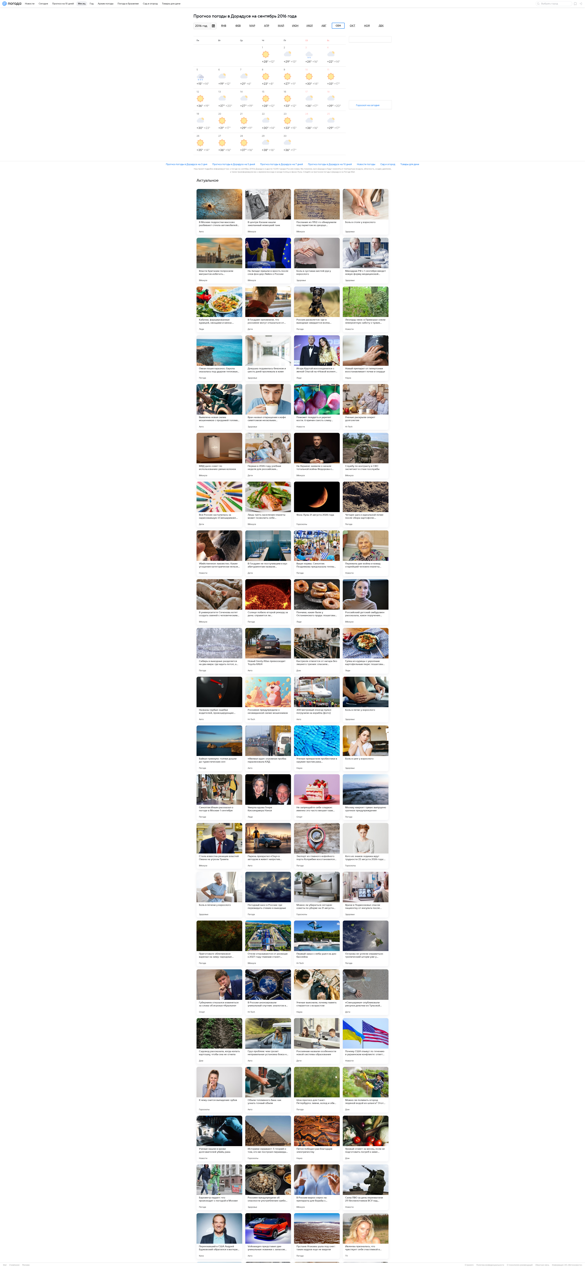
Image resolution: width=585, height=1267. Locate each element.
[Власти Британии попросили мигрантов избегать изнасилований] (219, 260)
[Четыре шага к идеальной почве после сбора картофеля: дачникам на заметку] (365, 504)
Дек (381, 25)
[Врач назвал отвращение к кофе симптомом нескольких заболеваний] (268, 407)
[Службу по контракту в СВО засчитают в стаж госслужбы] (365, 456)
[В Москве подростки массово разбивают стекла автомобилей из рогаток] (219, 212)
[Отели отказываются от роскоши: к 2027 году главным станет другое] (268, 943)
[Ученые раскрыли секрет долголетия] (365, 407)
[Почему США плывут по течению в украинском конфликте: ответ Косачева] (365, 1041)
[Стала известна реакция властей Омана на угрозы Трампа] (219, 846)
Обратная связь (542, 1265)
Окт (352, 25)
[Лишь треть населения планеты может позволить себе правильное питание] (268, 504)
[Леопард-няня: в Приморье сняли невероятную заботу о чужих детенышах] (365, 309)
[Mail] (4, 3)
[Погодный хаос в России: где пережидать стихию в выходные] (268, 895)
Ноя (367, 25)
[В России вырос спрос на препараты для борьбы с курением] (317, 1187)
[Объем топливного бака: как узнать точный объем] (268, 1090)
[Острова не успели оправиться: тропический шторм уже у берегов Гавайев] (365, 943)
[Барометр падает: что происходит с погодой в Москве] (219, 1187)
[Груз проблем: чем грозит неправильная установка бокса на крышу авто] (268, 1041)
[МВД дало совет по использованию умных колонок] (219, 456)
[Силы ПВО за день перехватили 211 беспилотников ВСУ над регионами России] (365, 1187)
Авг (323, 25)
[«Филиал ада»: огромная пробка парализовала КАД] (268, 748)
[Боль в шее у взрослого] (365, 748)
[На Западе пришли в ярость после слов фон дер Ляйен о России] (268, 260)
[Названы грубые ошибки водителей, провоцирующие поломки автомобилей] (219, 699)
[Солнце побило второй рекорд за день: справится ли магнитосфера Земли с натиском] (268, 602)
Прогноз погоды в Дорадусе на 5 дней (233, 164)
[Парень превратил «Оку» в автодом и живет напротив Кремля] (268, 846)
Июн (295, 25)
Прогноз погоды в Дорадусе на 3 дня (186, 164)
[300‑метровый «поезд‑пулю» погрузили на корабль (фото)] (317, 699)
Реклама (26, 1265)
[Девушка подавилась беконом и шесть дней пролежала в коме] (268, 358)
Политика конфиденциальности (490, 1265)
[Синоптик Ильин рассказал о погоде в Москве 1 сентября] (219, 797)
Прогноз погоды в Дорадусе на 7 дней (281, 164)
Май (281, 25)
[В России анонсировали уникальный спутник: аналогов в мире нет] (268, 992)
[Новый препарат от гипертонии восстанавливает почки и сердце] (365, 358)
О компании (14, 1265)
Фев (238, 25)
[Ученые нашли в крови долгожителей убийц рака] (219, 1138)
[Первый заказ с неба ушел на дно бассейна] (317, 943)
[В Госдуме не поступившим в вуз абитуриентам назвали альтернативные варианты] (268, 553)
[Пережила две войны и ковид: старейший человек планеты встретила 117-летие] (365, 553)
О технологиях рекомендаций (520, 1265)
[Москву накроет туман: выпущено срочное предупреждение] (365, 797)
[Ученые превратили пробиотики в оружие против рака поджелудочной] (317, 748)
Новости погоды (366, 164)
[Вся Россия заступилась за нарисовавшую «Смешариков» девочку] (219, 504)
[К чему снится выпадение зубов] (219, 1090)
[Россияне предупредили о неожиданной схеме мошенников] (268, 699)
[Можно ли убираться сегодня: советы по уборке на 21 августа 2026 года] (317, 895)
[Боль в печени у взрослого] (219, 895)
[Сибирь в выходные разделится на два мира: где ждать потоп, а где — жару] (219, 651)
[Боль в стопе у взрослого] (365, 212)
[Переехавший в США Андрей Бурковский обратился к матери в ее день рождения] (219, 1236)
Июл (310, 25)
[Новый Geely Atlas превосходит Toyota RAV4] (268, 651)
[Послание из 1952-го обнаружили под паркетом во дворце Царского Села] (317, 212)
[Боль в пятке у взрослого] (365, 699)
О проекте (469, 1265)
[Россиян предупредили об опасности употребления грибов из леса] (268, 1187)
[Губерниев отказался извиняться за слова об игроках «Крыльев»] (219, 992)
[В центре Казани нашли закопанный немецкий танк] (268, 212)
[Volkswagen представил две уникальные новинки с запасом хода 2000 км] (268, 1236)
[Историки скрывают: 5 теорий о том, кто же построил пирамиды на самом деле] (268, 1138)
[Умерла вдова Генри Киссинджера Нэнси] (268, 797)
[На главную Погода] (14, 3)
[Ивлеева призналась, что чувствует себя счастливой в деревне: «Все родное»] (365, 1236)
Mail (5, 1265)
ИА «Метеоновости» (573, 1265)
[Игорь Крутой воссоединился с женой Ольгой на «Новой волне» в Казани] (317, 358)
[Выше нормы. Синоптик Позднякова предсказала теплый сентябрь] (317, 553)
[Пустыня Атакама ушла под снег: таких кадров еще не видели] (317, 1236)
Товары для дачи (409, 164)
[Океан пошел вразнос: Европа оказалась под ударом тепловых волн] (219, 358)
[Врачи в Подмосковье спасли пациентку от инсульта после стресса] (365, 895)
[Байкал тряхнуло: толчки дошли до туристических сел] (219, 748)
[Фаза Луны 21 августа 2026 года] (317, 504)
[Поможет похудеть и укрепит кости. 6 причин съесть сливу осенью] (317, 407)
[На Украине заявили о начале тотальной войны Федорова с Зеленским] (317, 456)
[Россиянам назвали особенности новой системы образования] (317, 1041)
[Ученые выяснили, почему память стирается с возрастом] (317, 992)
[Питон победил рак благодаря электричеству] (317, 1138)
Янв (223, 25)
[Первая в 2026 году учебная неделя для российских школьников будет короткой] (268, 456)
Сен (338, 25)
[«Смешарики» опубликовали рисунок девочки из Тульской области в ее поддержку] (365, 992)
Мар (252, 25)
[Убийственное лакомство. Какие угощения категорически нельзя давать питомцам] (219, 553)
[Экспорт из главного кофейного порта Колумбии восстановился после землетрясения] (317, 846)
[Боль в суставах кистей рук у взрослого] (317, 260)
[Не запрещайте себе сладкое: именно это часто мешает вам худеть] (317, 797)
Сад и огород (387, 164)
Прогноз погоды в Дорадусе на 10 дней (330, 164)
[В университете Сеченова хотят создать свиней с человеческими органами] (219, 602)
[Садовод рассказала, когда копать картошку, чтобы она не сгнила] (219, 1041)
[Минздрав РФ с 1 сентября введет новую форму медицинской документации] (365, 260)
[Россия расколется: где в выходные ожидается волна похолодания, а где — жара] (317, 309)
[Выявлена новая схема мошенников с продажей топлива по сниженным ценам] (219, 407)
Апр (266, 25)
